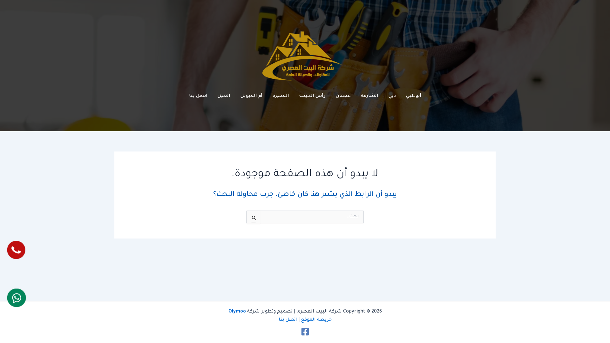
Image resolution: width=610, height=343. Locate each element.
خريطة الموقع (316, 320)
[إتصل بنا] (16, 249)
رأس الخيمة (312, 96)
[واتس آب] (16, 297)
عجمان (343, 96)
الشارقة (369, 96)
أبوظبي (413, 96)
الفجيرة (281, 96)
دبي (392, 96)
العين (224, 96)
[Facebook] (305, 331)
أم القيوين (251, 96)
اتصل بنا (198, 96)
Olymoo (237, 311)
